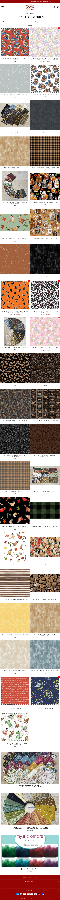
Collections (31, 13)
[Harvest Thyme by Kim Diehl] (30, 809)
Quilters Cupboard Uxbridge (30, 877)
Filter (6, 22)
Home (27, 13)
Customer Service (30, 881)
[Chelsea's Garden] (30, 768)
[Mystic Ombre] (30, 851)
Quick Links (30, 886)
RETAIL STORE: (30, 890)
